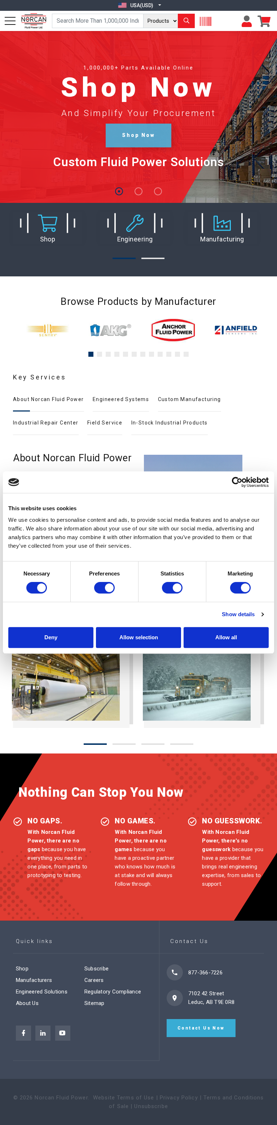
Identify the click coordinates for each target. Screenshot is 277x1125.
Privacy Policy (179, 1097)
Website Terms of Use (123, 1097)
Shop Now (138, 135)
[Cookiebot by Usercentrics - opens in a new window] (237, 482)
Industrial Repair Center (46, 423)
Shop (22, 968)
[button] (47, 228)
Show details (238, 614)
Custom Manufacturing (189, 399)
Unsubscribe (151, 1106)
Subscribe (96, 968)
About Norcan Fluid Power (48, 399)
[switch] (104, 587)
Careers (94, 980)
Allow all (226, 637)
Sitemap (94, 1003)
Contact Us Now (201, 1028)
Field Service (104, 423)
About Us (27, 1003)
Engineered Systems (121, 399)
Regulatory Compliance (112, 991)
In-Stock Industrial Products (169, 423)
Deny (50, 637)
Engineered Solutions (41, 991)
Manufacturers (34, 980)
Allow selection (138, 637)
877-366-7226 (205, 972)
